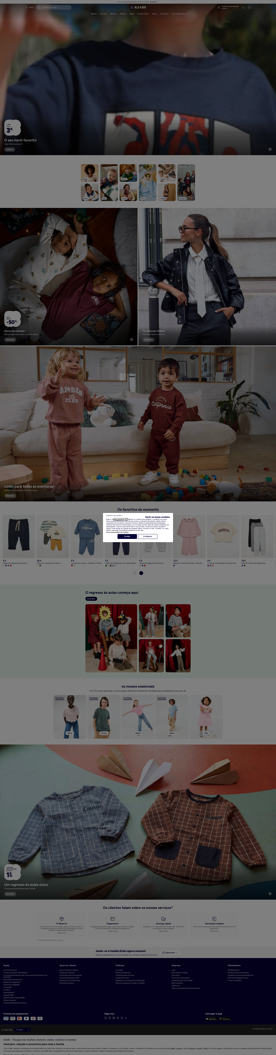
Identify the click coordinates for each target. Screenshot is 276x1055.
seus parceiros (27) (121, 519)
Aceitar (127, 536)
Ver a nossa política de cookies (117, 532)
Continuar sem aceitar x (114, 515)
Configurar (147, 536)
